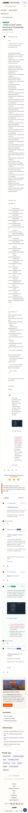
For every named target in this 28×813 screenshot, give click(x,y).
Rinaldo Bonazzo (12, 36)
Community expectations (10, 720)
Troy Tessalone (10, 503)
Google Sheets (7, 756)
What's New (4, 13)
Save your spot (7, 705)
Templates (14, 797)
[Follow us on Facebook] (11, 804)
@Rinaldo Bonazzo (13, 507)
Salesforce (6, 770)
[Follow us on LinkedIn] (14, 804)
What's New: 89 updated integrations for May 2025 (14, 741)
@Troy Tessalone (12, 534)
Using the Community (9, 718)
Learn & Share (13, 10)
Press (14, 790)
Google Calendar (14, 766)
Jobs (14, 793)
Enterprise (14, 795)
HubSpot (19, 763)
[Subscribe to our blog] (17, 804)
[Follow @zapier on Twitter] (19, 804)
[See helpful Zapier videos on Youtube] (22, 804)
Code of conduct (8, 716)
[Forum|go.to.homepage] (11, 2)
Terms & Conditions (8, 778)
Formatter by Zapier (13, 759)
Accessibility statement (19, 778)
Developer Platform (14, 788)
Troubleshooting (7, 746)
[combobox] (14, 6)
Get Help (3, 10)
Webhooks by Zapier (18, 756)
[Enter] (2, 6)
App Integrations (14, 800)
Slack (13, 763)
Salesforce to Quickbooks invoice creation (12, 744)
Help (14, 786)
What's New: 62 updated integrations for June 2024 (14, 731)
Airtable (5, 766)
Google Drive (6, 763)
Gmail (4, 759)
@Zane (9, 576)
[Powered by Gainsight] (14, 776)
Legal (16, 811)
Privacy (21, 811)
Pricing (14, 784)
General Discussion (8, 17)
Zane (8, 586)
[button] (24, 2)
